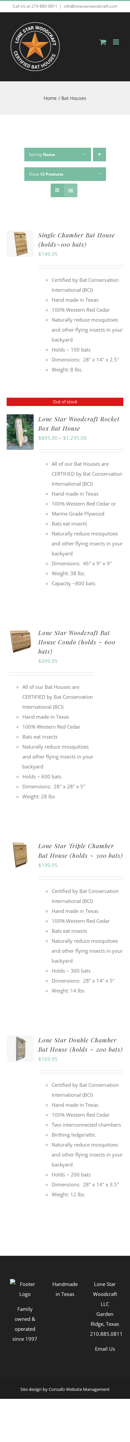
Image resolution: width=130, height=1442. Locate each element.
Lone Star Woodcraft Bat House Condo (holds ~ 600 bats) (76, 642)
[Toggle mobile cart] (103, 42)
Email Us (105, 1348)
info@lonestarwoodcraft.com (90, 6)
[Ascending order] (99, 154)
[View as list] (70, 190)
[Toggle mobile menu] (116, 42)
